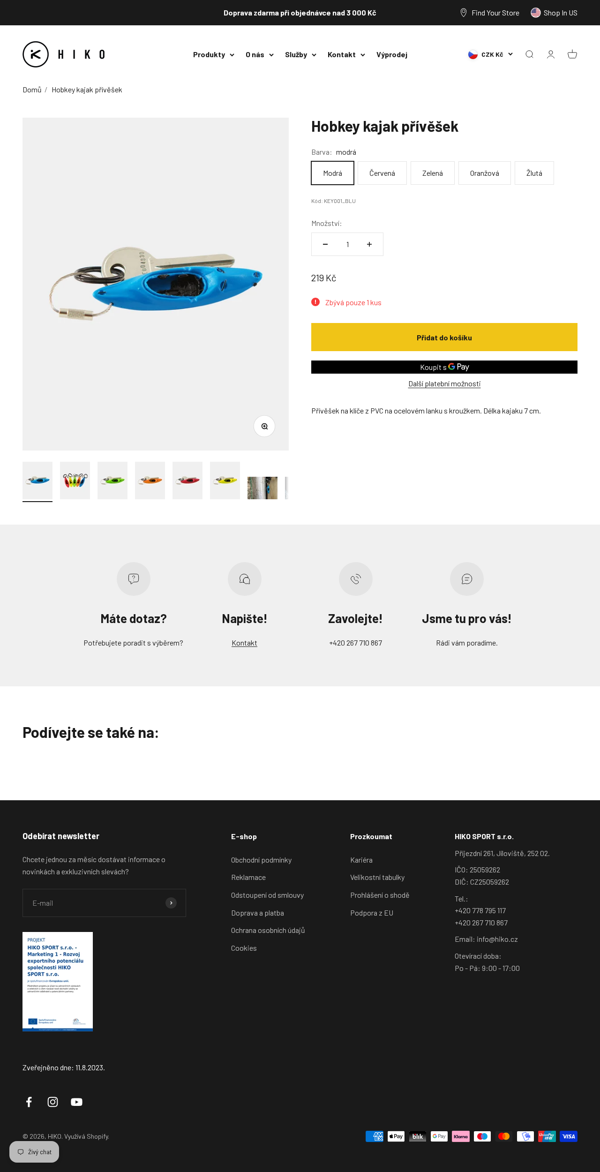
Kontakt (342, 54)
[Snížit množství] (325, 244)
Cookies (244, 947)
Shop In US (561, 12)
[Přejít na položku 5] (187, 482)
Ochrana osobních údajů (268, 929)
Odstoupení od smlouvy (267, 894)
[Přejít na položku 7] (263, 489)
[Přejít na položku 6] (225, 482)
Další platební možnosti (444, 383)
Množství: (326, 222)
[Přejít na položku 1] (37, 482)
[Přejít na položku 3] (113, 482)
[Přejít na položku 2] (75, 482)
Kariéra (361, 859)
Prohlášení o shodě (380, 894)
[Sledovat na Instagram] (52, 1102)
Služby (296, 54)
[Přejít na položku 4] (150, 482)
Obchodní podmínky (261, 859)
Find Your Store (495, 12)
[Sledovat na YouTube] (76, 1102)
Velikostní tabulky (377, 876)
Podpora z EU (371, 912)
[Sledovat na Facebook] (28, 1102)
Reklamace (248, 876)
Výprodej (391, 54)
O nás (255, 54)
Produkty (209, 54)
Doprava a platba (257, 912)
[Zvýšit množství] (369, 244)
